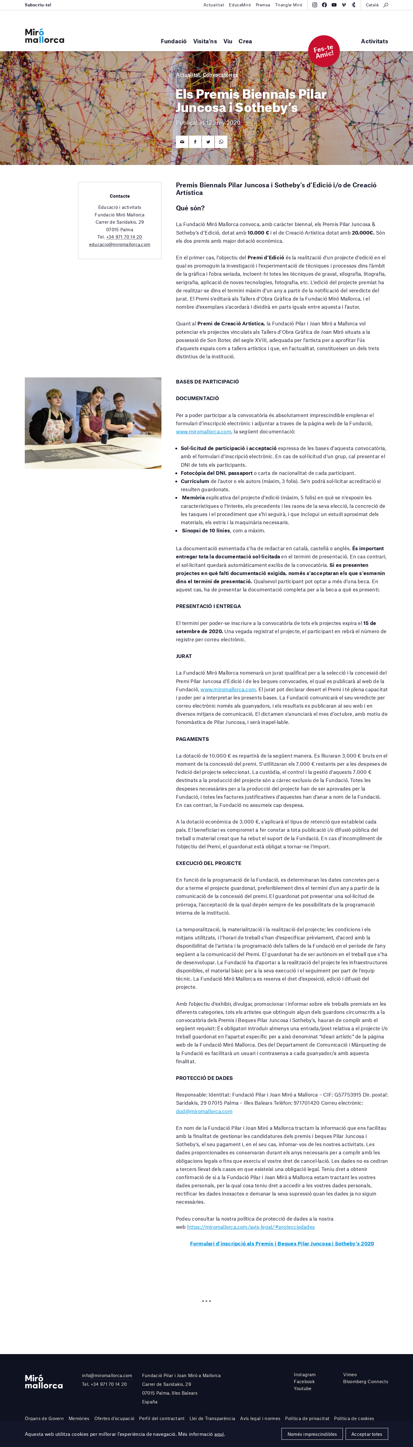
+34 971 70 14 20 (124, 236)
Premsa (263, 4)
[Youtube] (334, 5)
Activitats (374, 41)
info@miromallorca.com (107, 1375)
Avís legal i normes (260, 1418)
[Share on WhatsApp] (221, 142)
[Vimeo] (343, 5)
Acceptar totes (366, 1434)
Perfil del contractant (161, 1418)
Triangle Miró (288, 4)
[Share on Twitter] (208, 142)
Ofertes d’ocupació (114, 1418)
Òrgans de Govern (44, 1418)
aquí (219, 1434)
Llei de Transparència (213, 1418)
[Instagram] (314, 5)
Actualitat (213, 4)
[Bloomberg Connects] (353, 5)
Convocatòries (220, 74)
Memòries (79, 1418)
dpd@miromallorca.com (204, 1111)
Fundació (174, 41)
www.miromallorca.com (203, 431)
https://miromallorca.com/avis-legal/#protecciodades (251, 1227)
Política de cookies (354, 1418)
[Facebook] (324, 5)
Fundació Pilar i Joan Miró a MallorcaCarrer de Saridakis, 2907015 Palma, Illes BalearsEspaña (181, 1388)
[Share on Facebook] (195, 142)
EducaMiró (240, 4)
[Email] (182, 142)
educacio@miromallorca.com (119, 244)
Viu (228, 41)
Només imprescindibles (312, 1434)
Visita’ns (205, 41)
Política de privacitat (307, 1418)
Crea (245, 41)
